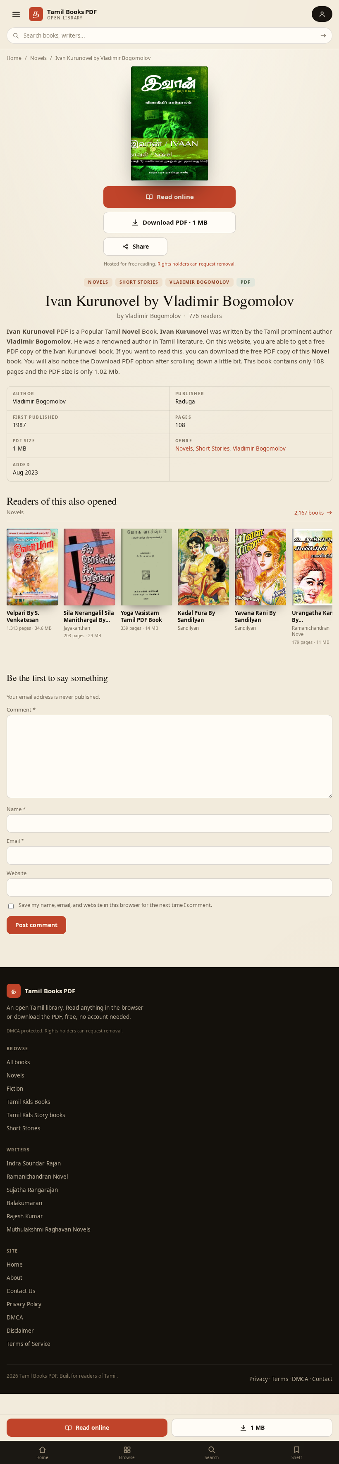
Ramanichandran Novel (37, 1176)
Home (14, 58)
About (14, 1277)
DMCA (15, 1317)
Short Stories (139, 282)
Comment (21, 709)
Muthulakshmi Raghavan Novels (48, 1229)
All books (18, 1062)
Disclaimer (20, 1330)
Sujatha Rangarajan (32, 1190)
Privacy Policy (24, 1304)
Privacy (258, 1379)
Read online (175, 196)
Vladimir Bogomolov (199, 282)
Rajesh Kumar (25, 1216)
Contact (322, 1379)
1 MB (258, 1427)
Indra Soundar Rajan (34, 1163)
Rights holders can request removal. (197, 264)
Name (16, 809)
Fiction (15, 1088)
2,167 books (309, 513)
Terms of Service (28, 1344)
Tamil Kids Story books (36, 1115)
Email (15, 841)
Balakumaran (24, 1203)
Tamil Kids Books (28, 1102)
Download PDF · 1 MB (175, 222)
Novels (38, 58)
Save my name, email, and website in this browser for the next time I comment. (115, 905)
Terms (280, 1379)
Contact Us (21, 1291)
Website (16, 873)
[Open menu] (16, 14)
